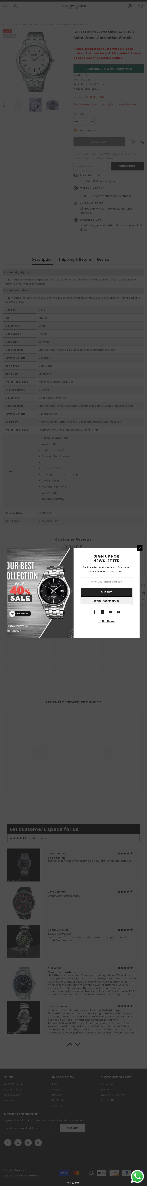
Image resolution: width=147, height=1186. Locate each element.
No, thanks (108, 621)
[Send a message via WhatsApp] (137, 1176)
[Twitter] (119, 612)
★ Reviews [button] (73, 1182)
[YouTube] (111, 612)
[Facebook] (95, 612)
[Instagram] (103, 612)
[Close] (140, 548)
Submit (106, 592)
